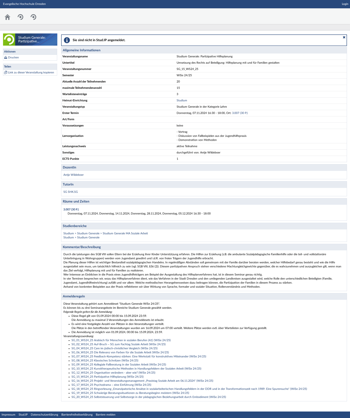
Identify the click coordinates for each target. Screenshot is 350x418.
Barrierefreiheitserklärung (77, 414)
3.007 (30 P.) (240, 113)
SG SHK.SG (70, 192)
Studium (182, 100)
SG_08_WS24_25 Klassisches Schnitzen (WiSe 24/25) (104, 360)
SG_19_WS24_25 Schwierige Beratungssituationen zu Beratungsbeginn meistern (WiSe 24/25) (130, 393)
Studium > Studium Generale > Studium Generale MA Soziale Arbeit (105, 233)
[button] (344, 37)
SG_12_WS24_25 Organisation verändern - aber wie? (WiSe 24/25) (113, 372)
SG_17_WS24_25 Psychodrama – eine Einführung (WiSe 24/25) (111, 385)
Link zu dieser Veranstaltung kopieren (31, 72)
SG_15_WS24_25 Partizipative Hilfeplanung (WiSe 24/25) (107, 376)
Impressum (8, 414)
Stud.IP (23, 414)
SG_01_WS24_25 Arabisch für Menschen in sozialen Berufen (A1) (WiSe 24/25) (121, 340)
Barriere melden (105, 414)
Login (345, 4)
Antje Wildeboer (73, 175)
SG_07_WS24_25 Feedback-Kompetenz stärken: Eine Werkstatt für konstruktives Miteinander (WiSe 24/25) (138, 356)
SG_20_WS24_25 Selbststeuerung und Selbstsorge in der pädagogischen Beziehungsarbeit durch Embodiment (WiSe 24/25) (148, 397)
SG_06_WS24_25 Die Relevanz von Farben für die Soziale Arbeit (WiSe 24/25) (120, 352)
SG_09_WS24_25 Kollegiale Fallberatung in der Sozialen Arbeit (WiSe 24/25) (118, 364)
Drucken (13, 57)
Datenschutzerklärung (44, 414)
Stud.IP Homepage (334, 13)
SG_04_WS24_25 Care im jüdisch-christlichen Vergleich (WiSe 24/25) (114, 348)
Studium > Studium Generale (81, 237)
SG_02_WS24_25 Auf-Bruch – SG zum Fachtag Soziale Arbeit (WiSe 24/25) (118, 344)
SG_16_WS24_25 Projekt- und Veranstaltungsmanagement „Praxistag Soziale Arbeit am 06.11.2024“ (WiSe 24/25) (142, 380)
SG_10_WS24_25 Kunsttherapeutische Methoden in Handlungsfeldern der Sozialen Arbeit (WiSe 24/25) (136, 368)
